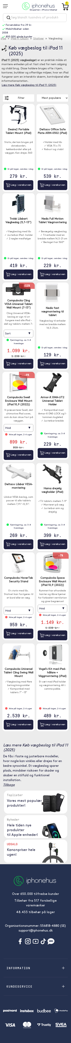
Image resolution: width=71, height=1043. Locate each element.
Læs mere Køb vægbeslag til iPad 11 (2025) (29, 85)
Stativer (38, 38)
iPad (3, 38)
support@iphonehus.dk (36, 930)
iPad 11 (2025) (20, 38)
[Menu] (6, 6)
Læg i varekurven (20, 185)
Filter (21, 98)
